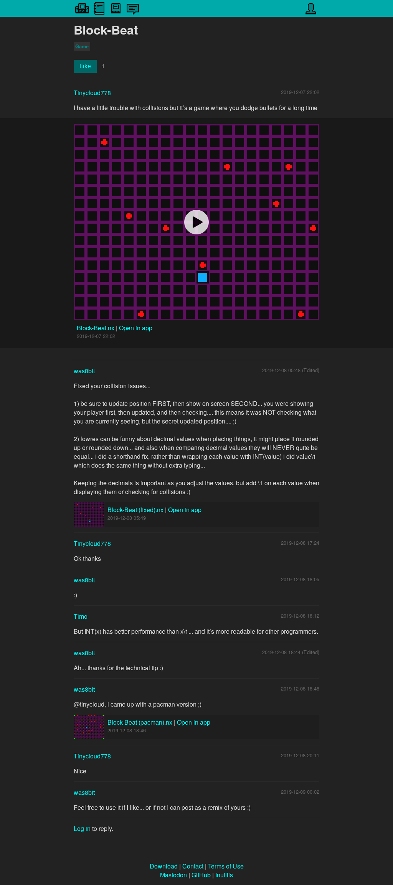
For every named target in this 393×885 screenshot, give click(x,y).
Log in (82, 828)
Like (85, 66)
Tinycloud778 (92, 92)
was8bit (84, 370)
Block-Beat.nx (96, 327)
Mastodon (173, 874)
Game (82, 46)
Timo (81, 616)
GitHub (201, 874)
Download (164, 866)
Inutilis (224, 874)
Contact (192, 866)
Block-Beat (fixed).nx (135, 509)
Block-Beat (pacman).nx (139, 722)
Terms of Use (226, 866)
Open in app (135, 327)
